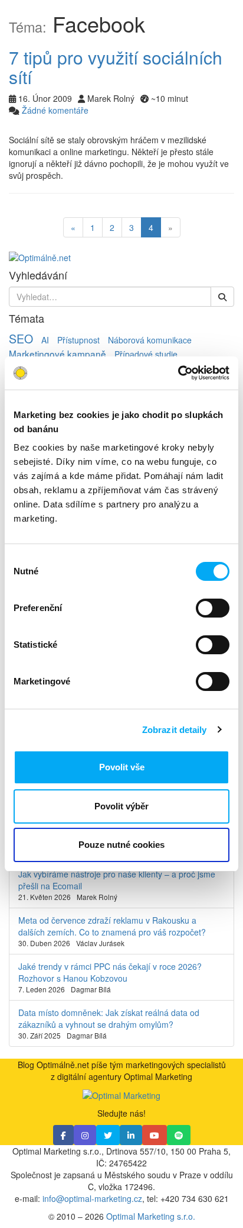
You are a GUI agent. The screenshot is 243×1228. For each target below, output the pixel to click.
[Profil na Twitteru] (108, 1135)
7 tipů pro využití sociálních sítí (115, 66)
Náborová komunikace (150, 340)
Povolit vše (122, 767)
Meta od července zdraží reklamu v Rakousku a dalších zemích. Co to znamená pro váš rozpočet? (112, 926)
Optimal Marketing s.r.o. (150, 1216)
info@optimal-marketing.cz (92, 1198)
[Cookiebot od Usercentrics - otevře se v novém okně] (177, 373)
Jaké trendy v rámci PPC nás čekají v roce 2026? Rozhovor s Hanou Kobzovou (110, 972)
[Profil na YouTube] (154, 1135)
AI (45, 340)
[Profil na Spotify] (179, 1135)
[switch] (212, 608)
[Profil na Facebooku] (63, 1135)
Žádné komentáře (55, 110)
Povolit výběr (121, 806)
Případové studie (146, 354)
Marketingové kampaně (57, 353)
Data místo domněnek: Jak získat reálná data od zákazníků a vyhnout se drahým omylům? (108, 1018)
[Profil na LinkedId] (131, 1135)
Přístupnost (78, 340)
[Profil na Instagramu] (85, 1135)
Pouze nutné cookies (121, 845)
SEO (21, 338)
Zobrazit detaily (174, 730)
